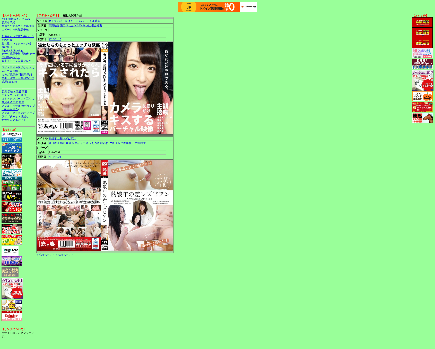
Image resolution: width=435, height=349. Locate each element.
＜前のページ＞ (45, 254)
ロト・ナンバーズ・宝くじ (18, 98)
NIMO (78, 25)
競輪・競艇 (14, 91)
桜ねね (86, 25)
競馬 (4, 91)
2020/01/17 (55, 39)
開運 (21, 102)
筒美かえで (78, 143)
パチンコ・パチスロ (14, 95)
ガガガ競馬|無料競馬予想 (17, 74)
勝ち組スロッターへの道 (16, 43)
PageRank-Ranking (12, 50)
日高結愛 (54, 25)
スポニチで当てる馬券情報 (18, 26)
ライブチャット (11, 116)
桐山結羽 (96, 25)
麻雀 (24, 91)
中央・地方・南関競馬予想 (18, 78)
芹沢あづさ (93, 143)
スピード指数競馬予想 (15, 29)
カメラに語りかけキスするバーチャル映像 (74, 20)
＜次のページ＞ (64, 254)
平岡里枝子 (127, 143)
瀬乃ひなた (67, 25)
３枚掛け (7, 47)
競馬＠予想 (8, 22)
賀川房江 (54, 143)
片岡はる (114, 143)
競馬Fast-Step (9, 81)
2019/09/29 (55, 157)
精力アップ (28, 112)
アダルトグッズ (11, 112)
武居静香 (140, 143)
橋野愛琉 (65, 143)
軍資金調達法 (10, 102)
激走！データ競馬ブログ (16, 60)
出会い (25, 116)
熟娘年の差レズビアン (62, 138)
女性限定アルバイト (14, 120)
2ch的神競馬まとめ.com (16, 19)
